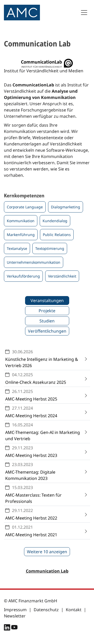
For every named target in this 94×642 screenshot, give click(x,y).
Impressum (15, 609)
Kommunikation (20, 220)
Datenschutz (46, 609)
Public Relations (57, 234)
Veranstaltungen (47, 300)
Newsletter (15, 616)
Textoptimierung (49, 248)
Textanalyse (17, 248)
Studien (47, 321)
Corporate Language (25, 206)
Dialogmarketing (65, 206)
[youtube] (14, 628)
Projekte (47, 311)
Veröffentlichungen (47, 331)
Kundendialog (55, 220)
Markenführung (21, 234)
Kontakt (73, 609)
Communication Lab (47, 571)
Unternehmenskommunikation (33, 262)
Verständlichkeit (62, 276)
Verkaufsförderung (23, 276)
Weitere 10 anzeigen (47, 552)
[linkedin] (7, 628)
